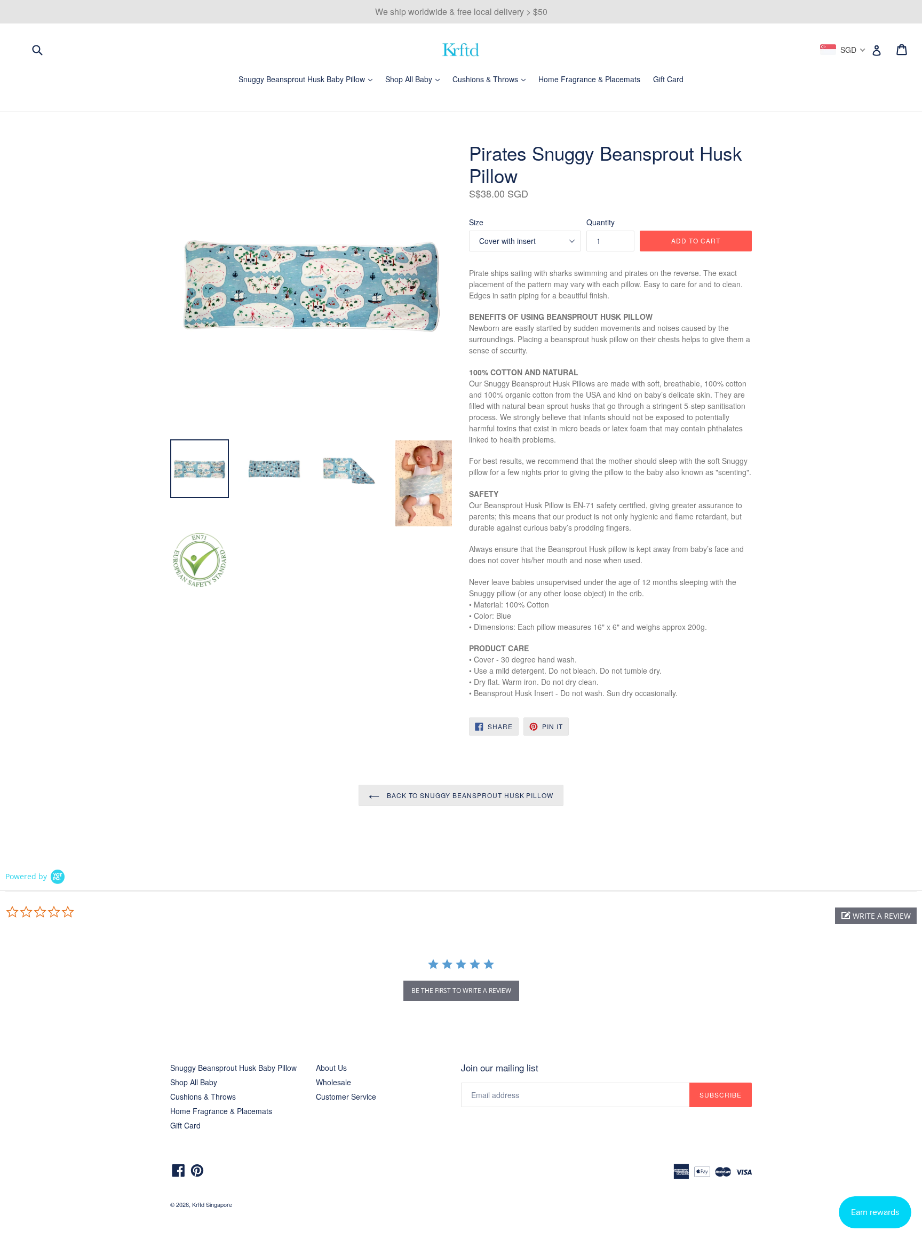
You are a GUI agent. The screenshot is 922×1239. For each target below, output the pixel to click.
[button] (876, 915)
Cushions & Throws (491, 79)
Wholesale (333, 1082)
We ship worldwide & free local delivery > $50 (461, 11)
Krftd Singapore (212, 1204)
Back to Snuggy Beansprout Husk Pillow (469, 795)
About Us (331, 1067)
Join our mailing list (499, 1067)
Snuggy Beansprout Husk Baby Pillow (308, 79)
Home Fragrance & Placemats (589, 79)
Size (476, 222)
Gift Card (668, 79)
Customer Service (346, 1096)
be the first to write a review (461, 990)
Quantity (600, 222)
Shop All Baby (415, 79)
